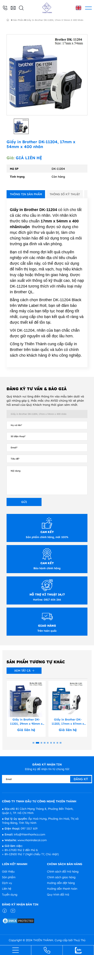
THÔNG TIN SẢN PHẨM (26, 194)
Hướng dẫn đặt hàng (61, 883)
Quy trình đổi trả (58, 894)
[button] (33, 743)
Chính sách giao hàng (61, 877)
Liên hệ (6, 888)
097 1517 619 (29, 828)
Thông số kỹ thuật (65, 194)
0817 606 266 (52, 599)
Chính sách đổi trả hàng (62, 871)
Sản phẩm (9, 877)
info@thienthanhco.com (13, 7)
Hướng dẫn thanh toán (62, 888)
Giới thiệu (8, 871)
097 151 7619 (5, 8)
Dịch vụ (7, 883)
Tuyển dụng (9, 894)
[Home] (10, 20)
